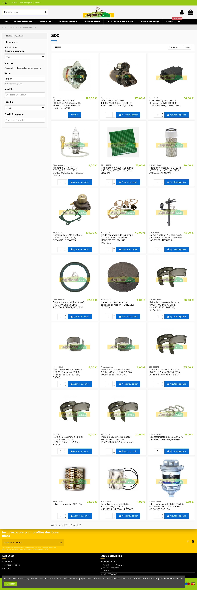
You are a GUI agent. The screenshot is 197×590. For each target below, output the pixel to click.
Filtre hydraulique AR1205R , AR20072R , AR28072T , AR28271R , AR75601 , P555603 (117, 506)
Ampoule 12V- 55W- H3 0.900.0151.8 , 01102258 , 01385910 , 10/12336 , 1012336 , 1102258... (68, 172)
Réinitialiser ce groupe (14, 84)
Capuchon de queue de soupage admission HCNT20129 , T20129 (118, 305)
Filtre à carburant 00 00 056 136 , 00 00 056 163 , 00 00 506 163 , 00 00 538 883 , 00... (166, 506)
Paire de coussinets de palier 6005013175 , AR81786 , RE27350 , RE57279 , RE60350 (117, 439)
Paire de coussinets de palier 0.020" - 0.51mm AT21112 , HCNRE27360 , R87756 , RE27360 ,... (164, 306)
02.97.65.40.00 (110, 574)
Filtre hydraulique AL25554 (67, 504)
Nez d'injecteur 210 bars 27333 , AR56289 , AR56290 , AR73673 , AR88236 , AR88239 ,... (165, 237)
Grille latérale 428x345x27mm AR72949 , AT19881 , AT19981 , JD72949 (117, 170)
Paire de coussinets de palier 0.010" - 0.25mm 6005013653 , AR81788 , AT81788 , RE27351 (165, 372)
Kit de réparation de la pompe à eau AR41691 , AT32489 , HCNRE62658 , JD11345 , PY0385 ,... (117, 239)
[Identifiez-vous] (181, 12)
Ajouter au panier (130, 115)
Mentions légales (25, 3)
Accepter (10, 584)
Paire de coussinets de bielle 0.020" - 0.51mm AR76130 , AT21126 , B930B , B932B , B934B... (68, 373)
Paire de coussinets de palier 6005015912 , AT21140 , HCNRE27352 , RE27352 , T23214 (68, 441)
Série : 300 (12, 47)
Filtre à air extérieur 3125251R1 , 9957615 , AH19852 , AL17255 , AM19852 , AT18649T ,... (165, 170)
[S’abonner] (61, 542)
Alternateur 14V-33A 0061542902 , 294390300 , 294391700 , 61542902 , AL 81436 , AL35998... (67, 104)
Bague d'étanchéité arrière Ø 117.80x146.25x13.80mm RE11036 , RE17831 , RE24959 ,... (69, 305)
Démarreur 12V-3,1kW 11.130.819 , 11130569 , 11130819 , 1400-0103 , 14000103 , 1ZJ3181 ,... (117, 104)
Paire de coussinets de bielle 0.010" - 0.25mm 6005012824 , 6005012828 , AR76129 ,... (117, 372)
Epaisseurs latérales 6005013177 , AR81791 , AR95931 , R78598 (166, 438)
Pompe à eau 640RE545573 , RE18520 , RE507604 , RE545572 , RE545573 (68, 237)
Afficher (74, 115)
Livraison (13, 3)
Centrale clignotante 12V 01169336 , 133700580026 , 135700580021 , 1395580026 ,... (165, 103)
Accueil (37, 3)
